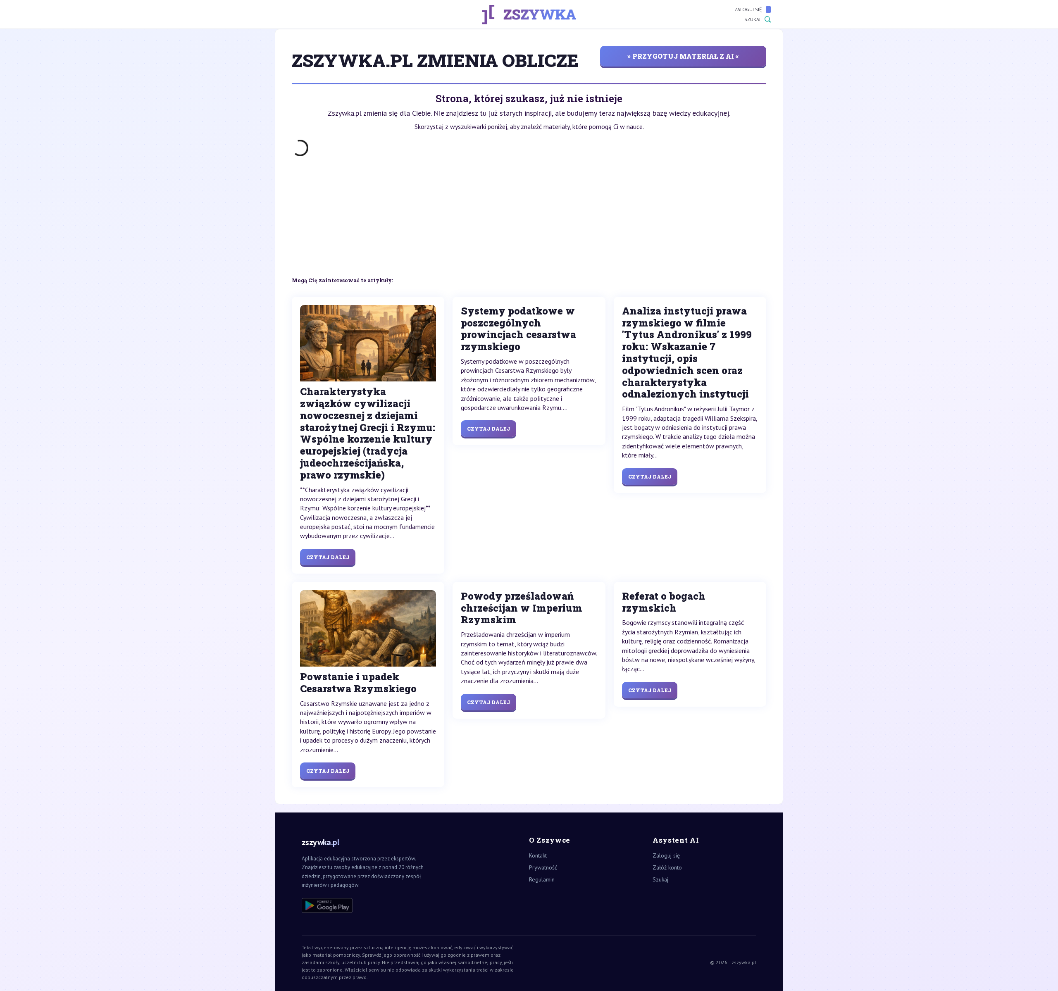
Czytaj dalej (327, 557)
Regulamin (542, 879)
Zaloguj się (748, 9)
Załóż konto (667, 867)
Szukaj (752, 19)
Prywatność (543, 867)
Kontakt (538, 855)
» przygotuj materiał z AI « (683, 56)
